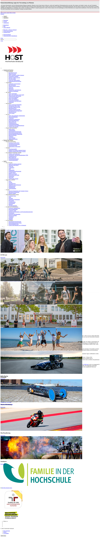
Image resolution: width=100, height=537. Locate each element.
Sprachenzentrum (12, 112)
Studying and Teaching (8, 70)
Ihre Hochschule (12, 85)
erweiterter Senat (12, 195)
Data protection (6, 530)
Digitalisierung (12, 187)
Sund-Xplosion (12, 137)
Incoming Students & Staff (14, 107)
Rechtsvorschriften (13, 215)
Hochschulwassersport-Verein (15, 132)
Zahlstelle (11, 218)
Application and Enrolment (14, 83)
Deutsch (2, 14)
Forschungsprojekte (13, 145)
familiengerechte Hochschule (15, 81)
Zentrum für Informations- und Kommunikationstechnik (21, 211)
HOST (5, 161)
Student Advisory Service (14, 86)
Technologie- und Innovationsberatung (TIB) (18, 155)
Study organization (13, 93)
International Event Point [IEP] (15, 110)
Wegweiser (11, 177)
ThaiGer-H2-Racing (13, 139)
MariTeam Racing (12, 135)
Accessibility (6, 533)
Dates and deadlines (13, 98)
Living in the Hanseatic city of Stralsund (17, 225)
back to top (3, 535)
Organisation (11, 213)
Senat (10, 197)
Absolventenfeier (12, 188)
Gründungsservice (13, 123)
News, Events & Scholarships (15, 104)
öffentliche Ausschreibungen (15, 184)
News (10, 181)
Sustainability (11, 170)
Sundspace (11, 136)
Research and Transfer (8, 140)
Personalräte (11, 200)
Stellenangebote (12, 186)
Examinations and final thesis (15, 101)
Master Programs (12, 74)
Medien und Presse (13, 173)
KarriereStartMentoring (14, 120)
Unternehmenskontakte (14, 124)
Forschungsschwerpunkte (14, 144)
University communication (14, 208)
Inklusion (11, 204)
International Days (13, 108)
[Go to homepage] (14, 66)
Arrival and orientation (13, 97)
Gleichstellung (12, 203)
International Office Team (14, 105)
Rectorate (11, 198)
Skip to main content (5, 12)
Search (2, 39)
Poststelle (11, 219)
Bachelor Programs (13, 72)
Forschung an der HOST (14, 142)
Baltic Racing (12, 129)
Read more (3, 257)
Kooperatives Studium (13, 76)
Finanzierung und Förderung (15, 90)
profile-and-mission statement (15, 164)
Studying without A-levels (14, 77)
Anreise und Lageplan (13, 126)
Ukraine (10, 182)
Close (2, 38)
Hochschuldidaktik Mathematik (15, 134)
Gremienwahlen (12, 202)
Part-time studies (12, 78)
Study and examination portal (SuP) (16, 94)
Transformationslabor (13, 160)
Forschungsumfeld (13, 149)
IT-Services (11, 118)
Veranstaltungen (12, 183)
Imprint (4, 532)
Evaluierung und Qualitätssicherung (16, 125)
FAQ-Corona (11, 113)
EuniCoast (11, 166)
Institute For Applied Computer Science (17, 150)
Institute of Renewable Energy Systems (17, 151)
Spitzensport (11, 176)
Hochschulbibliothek (13, 117)
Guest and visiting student (14, 80)
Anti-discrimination (13, 205)
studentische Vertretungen (14, 119)
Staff (10, 168)
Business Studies (12, 193)
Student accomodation (13, 91)
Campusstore (11, 167)
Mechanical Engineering (14, 192)
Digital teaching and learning (15, 96)
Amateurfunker (12, 130)
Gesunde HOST (12, 172)
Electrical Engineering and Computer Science (18, 191)
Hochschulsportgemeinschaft (15, 131)
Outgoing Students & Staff (14, 109)
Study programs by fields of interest (16, 75)
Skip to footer (13, 12)
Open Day (11, 87)
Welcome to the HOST (14, 165)
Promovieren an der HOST (14, 146)
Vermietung (11, 216)
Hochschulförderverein (14, 224)
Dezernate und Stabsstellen (14, 214)
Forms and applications (14, 99)
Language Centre (12, 210)
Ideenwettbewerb (12, 121)
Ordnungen (11, 102)
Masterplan (11, 88)
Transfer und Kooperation (14, 154)
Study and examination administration (17, 115)
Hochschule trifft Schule (14, 175)
